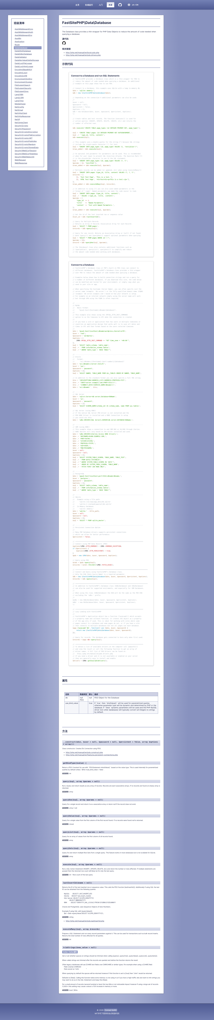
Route (17, 45)
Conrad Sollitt (110, 1010)
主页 (77, 5)
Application (19, 41)
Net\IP (17, 119)
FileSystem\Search (22, 85)
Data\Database (21, 48)
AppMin (18, 38)
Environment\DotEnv (23, 79)
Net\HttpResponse (22, 116)
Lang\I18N (19, 94)
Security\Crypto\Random (25, 144)
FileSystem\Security (23, 88)
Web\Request (20, 160)
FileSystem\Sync (22, 91)
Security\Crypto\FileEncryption (28, 135)
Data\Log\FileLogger (23, 63)
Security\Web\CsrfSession (25, 150)
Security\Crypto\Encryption (26, 132)
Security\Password (23, 129)
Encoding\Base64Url (23, 69)
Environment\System (23, 82)
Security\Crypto (21, 126)
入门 (101, 5)
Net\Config (19, 107)
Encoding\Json (21, 73)
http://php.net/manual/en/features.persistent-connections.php (92, 755)
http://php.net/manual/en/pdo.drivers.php (83, 55)
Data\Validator (21, 57)
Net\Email (19, 110)
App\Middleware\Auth (24, 32)
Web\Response (21, 163)
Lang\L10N (19, 98)
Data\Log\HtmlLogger (24, 66)
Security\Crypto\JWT (23, 138)
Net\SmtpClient (21, 122)
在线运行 (89, 5)
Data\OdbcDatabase (23, 54)
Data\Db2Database (23, 51)
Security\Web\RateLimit (24, 157)
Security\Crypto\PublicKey (26, 141)
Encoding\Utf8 (21, 76)
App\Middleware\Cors (24, 29)
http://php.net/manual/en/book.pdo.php (82, 52)
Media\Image (20, 104)
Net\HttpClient (21, 113)
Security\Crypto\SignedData (26, 147)
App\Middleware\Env (23, 35)
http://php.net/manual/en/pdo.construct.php (84, 752)
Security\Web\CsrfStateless (26, 154)
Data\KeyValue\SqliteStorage (27, 60)
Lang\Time (19, 101)
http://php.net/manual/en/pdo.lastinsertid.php (85, 921)
